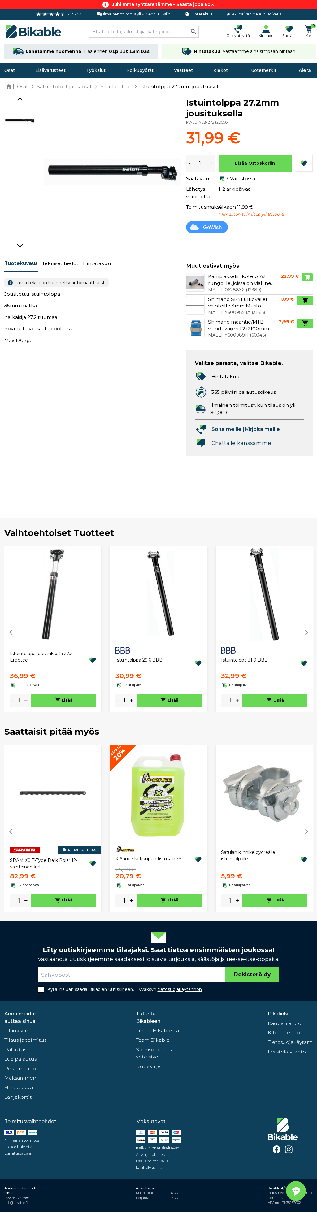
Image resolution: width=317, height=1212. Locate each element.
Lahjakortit (18, 1097)
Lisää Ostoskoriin (255, 163)
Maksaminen (20, 1078)
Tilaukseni (17, 1030)
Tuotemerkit (262, 70)
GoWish (212, 227)
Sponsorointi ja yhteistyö (155, 1053)
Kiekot (220, 70)
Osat (9, 70)
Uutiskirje (148, 1066)
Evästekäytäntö (287, 1052)
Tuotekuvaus (21, 263)
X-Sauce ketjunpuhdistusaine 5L (149, 859)
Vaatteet (183, 70)
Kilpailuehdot (285, 1033)
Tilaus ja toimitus (25, 1040)
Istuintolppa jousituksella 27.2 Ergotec (41, 657)
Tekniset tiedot (60, 263)
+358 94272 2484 (17, 1198)
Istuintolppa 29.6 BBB (139, 660)
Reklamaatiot (21, 1068)
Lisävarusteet (50, 70)
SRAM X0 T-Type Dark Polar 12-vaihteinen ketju (43, 864)
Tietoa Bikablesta (157, 1030)
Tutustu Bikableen (148, 1017)
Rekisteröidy (252, 974)
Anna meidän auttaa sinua (20, 1017)
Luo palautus (20, 1059)
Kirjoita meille (262, 429)
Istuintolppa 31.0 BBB (244, 660)
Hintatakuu (97, 263)
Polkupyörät (140, 70)
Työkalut (96, 70)
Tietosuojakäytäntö (290, 1042)
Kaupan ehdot (285, 1023)
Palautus (15, 1050)
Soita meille (226, 429)
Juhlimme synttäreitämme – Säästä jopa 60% (163, 4)
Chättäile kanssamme (241, 443)
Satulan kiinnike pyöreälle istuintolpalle (248, 855)
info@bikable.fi (16, 1203)
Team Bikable (153, 1040)
